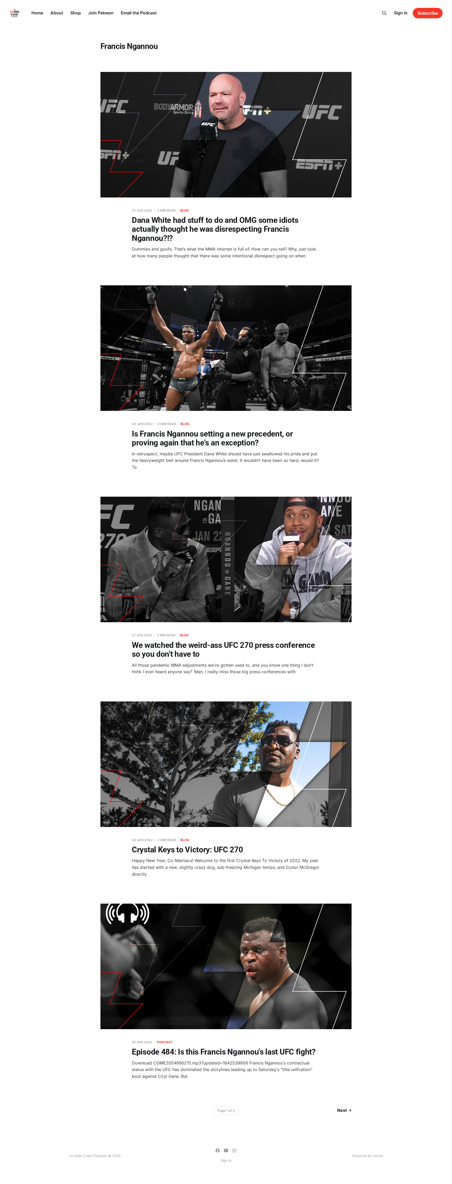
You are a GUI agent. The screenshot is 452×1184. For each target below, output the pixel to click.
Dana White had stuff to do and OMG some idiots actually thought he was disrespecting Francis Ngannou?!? (215, 229)
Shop (75, 12)
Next (342, 1110)
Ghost (378, 1156)
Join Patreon (101, 12)
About (56, 12)
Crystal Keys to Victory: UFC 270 (187, 849)
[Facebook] (218, 1150)
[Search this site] (384, 13)
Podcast (165, 1042)
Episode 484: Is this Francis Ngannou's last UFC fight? (224, 1051)
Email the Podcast (139, 12)
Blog (184, 210)
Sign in (401, 12)
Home (37, 12)
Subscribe (428, 13)
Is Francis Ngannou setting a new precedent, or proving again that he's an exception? (212, 438)
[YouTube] (226, 1150)
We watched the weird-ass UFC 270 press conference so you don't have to (223, 650)
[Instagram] (234, 1150)
